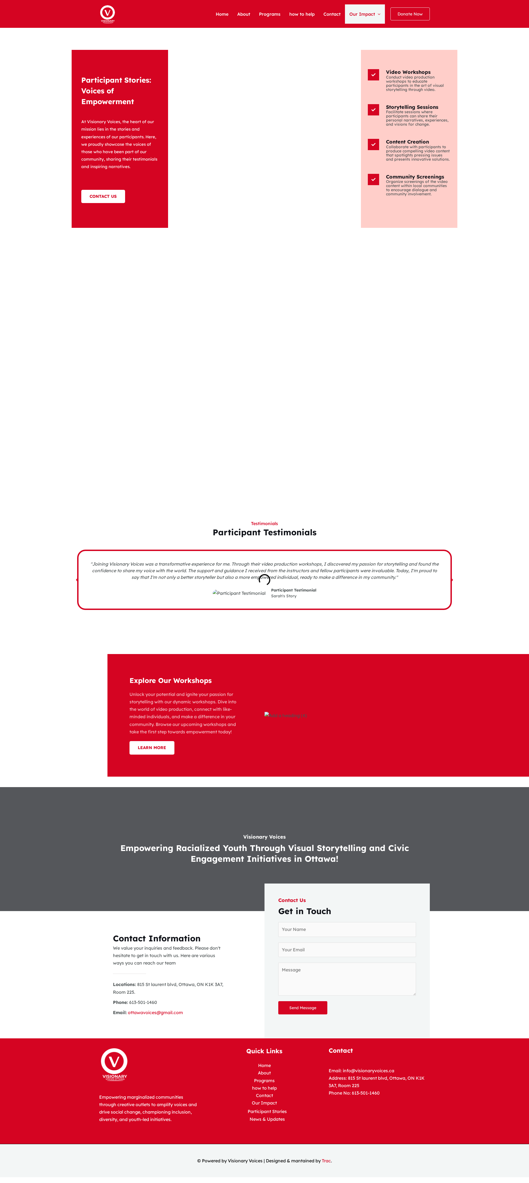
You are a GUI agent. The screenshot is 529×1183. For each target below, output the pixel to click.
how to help (302, 14)
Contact (332, 14)
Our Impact (362, 14)
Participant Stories (267, 1111)
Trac (326, 1160)
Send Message (302, 1007)
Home (222, 14)
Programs (269, 14)
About (243, 14)
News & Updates (267, 1119)
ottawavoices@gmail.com (155, 1012)
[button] (410, 13)
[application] (377, 14)
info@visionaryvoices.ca (368, 1070)
